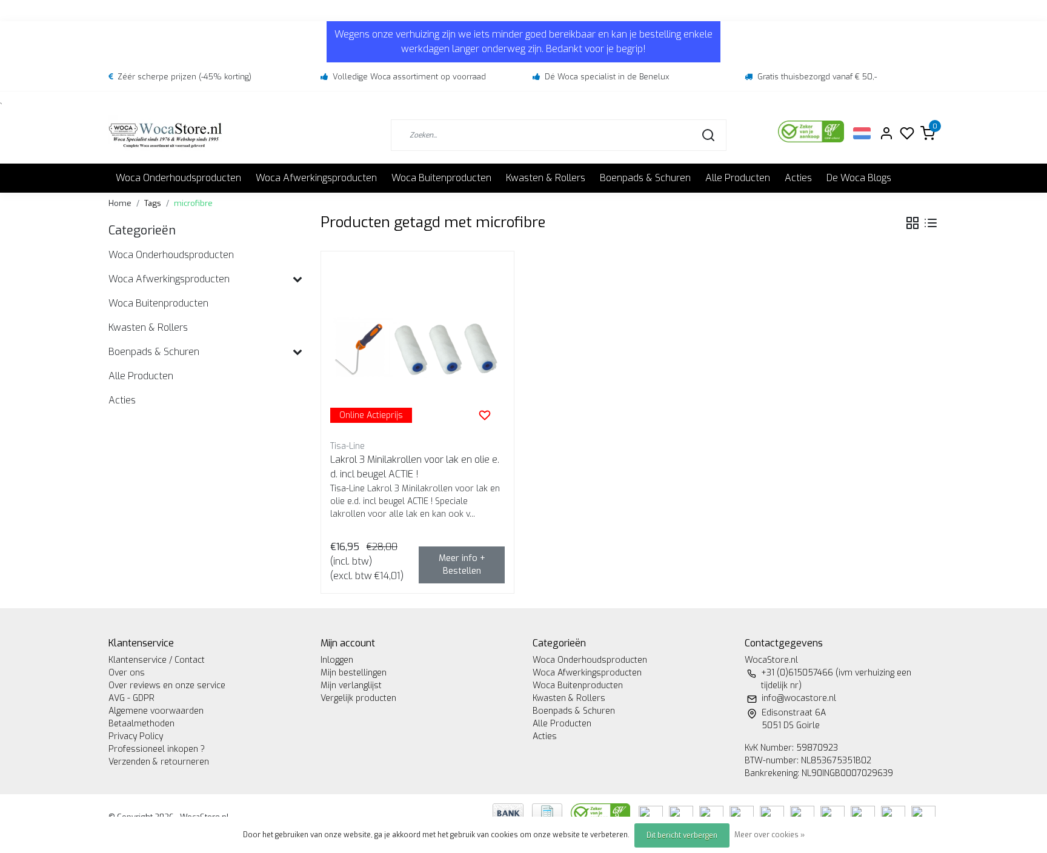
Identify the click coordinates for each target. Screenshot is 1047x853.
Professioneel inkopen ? (156, 749)
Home (119, 203)
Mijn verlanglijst (351, 685)
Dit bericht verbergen (681, 835)
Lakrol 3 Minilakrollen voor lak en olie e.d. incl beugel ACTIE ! (414, 466)
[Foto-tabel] (912, 223)
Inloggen (337, 660)
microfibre (193, 203)
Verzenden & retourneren (158, 762)
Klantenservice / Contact (156, 660)
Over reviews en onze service (166, 685)
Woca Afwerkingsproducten (316, 177)
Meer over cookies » (769, 835)
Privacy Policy (135, 736)
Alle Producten (737, 177)
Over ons (126, 673)
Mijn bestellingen (354, 673)
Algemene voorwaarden (156, 711)
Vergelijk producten (358, 698)
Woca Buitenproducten (441, 177)
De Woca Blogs (858, 177)
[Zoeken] (708, 135)
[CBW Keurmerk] (602, 812)
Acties (798, 177)
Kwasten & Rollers (545, 177)
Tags (152, 203)
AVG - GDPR (131, 698)
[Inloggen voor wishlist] (485, 415)
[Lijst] (931, 223)
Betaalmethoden (141, 723)
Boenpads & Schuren (645, 177)
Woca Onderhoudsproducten (178, 177)
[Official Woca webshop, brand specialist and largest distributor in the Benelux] (165, 134)
